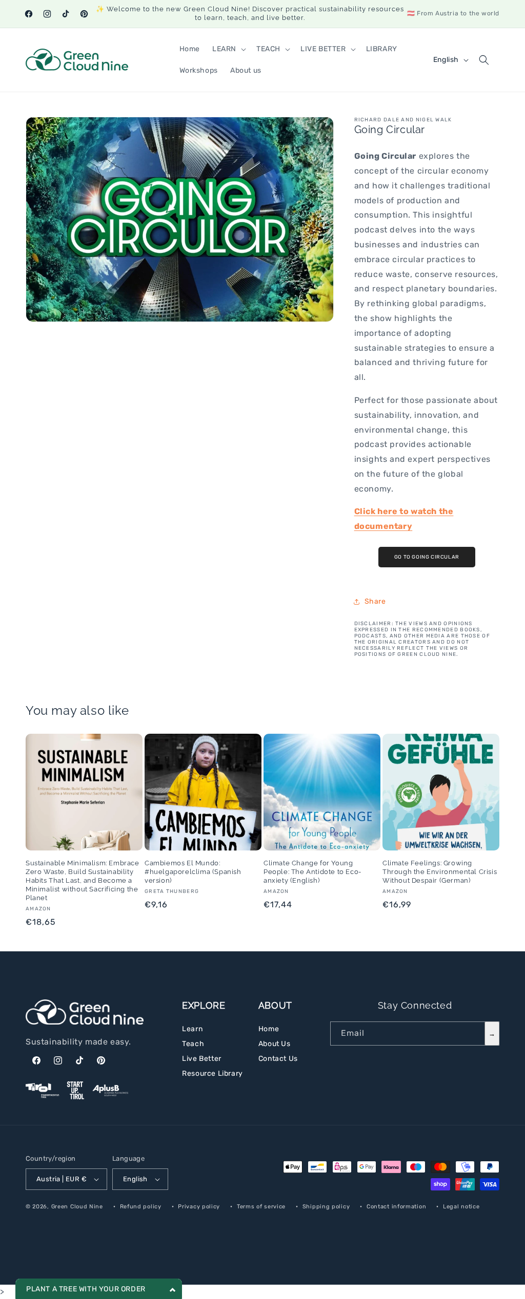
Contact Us (278, 1058)
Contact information (396, 1206)
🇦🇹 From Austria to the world (453, 13)
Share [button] (375, 601)
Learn (192, 1029)
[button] (228, 49)
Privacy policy (199, 1206)
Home (268, 1029)
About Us (274, 1043)
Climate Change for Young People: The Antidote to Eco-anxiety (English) (312, 871)
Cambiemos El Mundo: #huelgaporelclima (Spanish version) (193, 871)
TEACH (268, 49)
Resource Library (212, 1073)
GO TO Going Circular (426, 557)
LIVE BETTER (323, 49)
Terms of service (261, 1206)
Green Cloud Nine (77, 1206)
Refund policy (140, 1206)
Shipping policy (326, 1206)
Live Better (201, 1058)
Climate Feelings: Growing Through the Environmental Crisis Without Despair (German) (439, 871)
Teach (193, 1043)
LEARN (224, 49)
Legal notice (461, 1206)
